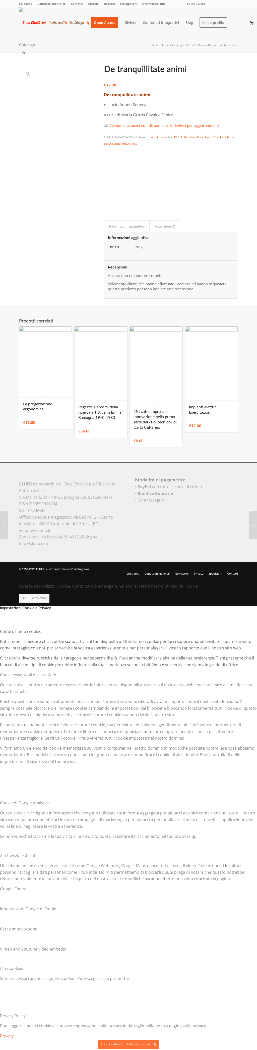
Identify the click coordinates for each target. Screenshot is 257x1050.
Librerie (93, 4)
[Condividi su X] (107, 157)
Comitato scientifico (52, 4)
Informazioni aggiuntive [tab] (127, 226)
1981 (177, 137)
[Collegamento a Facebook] (219, 4)
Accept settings (111, 1044)
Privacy (7, 1036)
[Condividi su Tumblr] (107, 185)
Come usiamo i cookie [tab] (20, 631)
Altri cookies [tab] (11, 968)
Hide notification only (141, 1044)
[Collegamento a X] (211, 4)
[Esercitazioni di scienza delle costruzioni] (253, 525)
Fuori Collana (158, 137)
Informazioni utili (153, 4)
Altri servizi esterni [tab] (17, 855)
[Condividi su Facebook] (107, 151)
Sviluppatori (128, 4)
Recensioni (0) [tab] (165, 226)
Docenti (109, 4)
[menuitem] (27, 4)
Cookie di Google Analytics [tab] (25, 803)
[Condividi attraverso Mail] (107, 192)
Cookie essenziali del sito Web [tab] (28, 675)
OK (24, 598)
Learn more (39, 598)
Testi (135, 143)
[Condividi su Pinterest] (107, 171)
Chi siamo (25, 4)
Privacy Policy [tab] (13, 1016)
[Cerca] (23, 53)
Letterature (188, 137)
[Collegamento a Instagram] (226, 4)
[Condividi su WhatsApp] (107, 164)
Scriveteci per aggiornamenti (194, 125)
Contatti (77, 4)
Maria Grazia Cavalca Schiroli (215, 137)
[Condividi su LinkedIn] (107, 178)
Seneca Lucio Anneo (117, 143)
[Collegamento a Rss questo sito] (234, 4)
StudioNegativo (79, 569)
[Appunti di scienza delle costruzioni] (4, 525)
